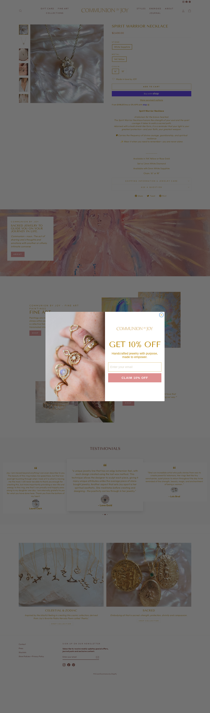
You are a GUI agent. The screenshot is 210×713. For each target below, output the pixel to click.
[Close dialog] (161, 315)
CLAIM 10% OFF (135, 377)
